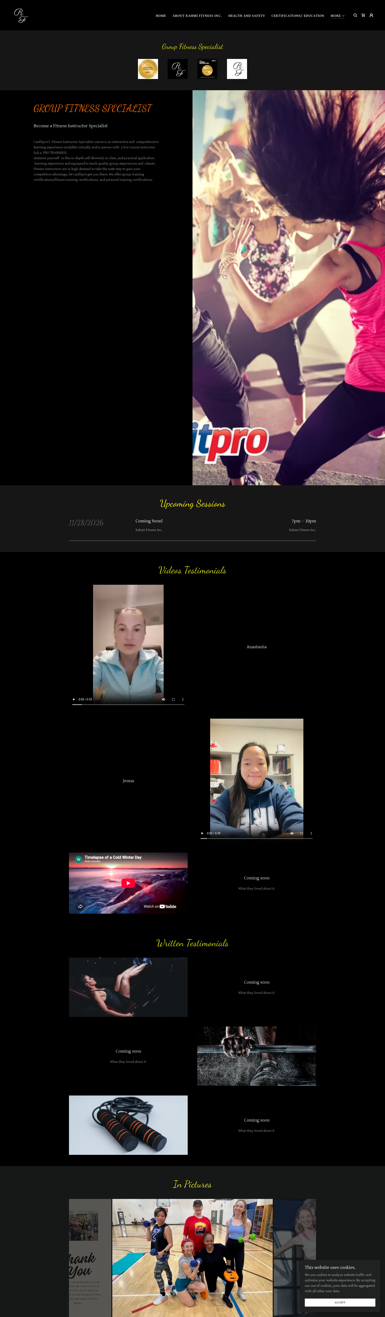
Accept (340, 1302)
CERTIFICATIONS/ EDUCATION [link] (298, 16)
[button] (338, 15)
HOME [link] (161, 16)
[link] (20, 15)
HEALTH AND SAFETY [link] (246, 16)
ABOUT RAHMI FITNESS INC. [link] (197, 16)
